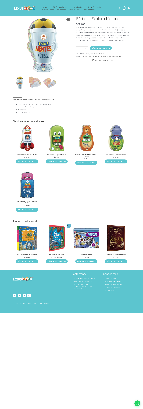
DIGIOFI (24, 303)
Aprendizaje (110, 56)
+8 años (103, 56)
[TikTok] (29, 295)
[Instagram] (14, 295)
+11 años (85, 56)
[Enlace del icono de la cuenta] (128, 8)
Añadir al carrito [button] (27, 161)
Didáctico (118, 56)
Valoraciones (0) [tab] (47, 99)
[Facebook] (19, 295)
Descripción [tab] (17, 99)
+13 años (91, 56)
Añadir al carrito (101, 48)
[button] (84, 7)
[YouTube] (24, 295)
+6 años (97, 56)
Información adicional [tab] (31, 99)
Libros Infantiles (99, 54)
